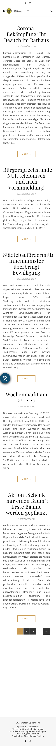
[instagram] (30, 3)
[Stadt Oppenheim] (14, 11)
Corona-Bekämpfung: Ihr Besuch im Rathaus (26, 34)
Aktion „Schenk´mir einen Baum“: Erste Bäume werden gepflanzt (26, 503)
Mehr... (26, 153)
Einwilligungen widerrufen (28, 733)
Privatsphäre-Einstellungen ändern (28, 736)
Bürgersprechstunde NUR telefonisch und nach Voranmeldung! (27, 178)
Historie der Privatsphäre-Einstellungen (27, 731)
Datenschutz (33, 726)
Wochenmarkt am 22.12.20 (26, 397)
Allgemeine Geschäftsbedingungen (28, 729)
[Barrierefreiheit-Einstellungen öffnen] (5, 378)
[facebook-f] (26, 3)
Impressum (21, 726)
